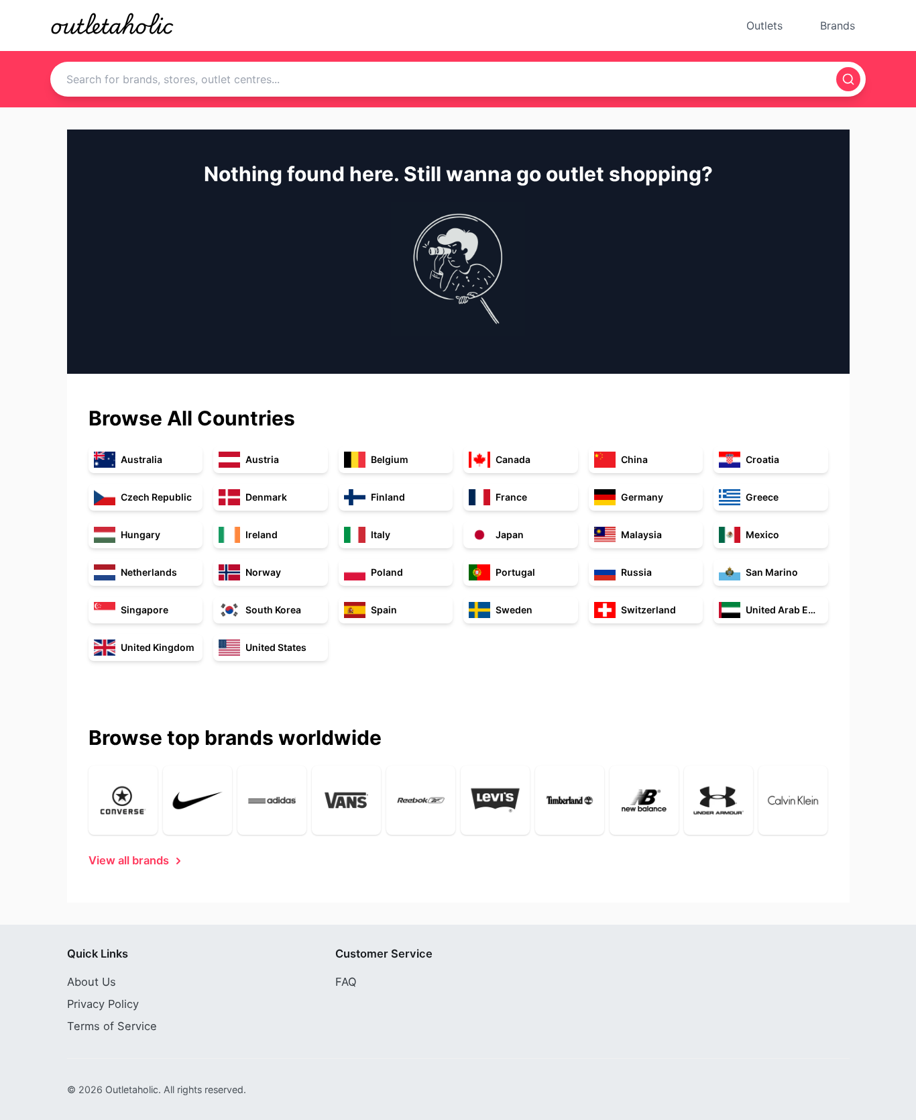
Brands (837, 25)
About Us (91, 981)
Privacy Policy (103, 1004)
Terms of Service (112, 1026)
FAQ (346, 981)
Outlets (764, 25)
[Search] (848, 79)
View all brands (129, 860)
